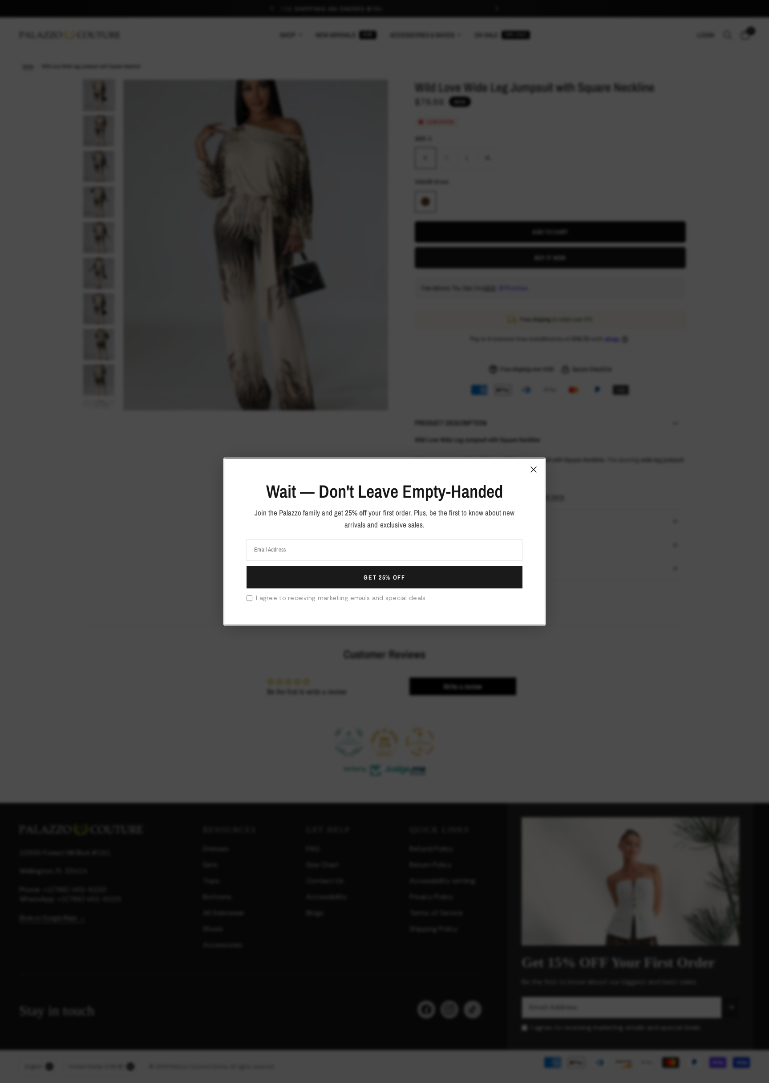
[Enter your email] (384, 577)
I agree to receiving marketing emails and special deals (340, 598)
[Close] (533, 469)
